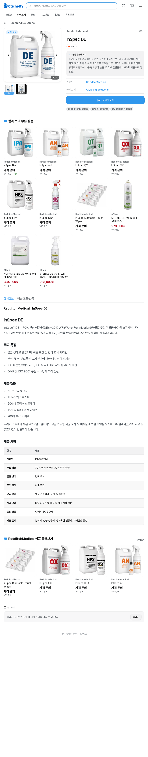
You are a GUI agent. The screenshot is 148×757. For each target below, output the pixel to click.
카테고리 (21, 14)
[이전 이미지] (8, 55)
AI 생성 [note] (13, 32)
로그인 (136, 616)
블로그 (34, 14)
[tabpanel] (74, 415)
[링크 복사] (140, 31)
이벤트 (57, 14)
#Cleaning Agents (122, 108)
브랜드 (45, 14)
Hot (73, 46)
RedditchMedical (77, 31)
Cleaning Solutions (22, 23)
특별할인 (69, 14)
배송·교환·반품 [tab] (25, 298)
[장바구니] (132, 5)
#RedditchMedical (78, 108)
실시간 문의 (108, 100)
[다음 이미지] (57, 55)
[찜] (123, 5)
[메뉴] (140, 5)
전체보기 (140, 540)
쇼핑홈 (9, 14)
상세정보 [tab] (9, 298)
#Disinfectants (100, 108)
